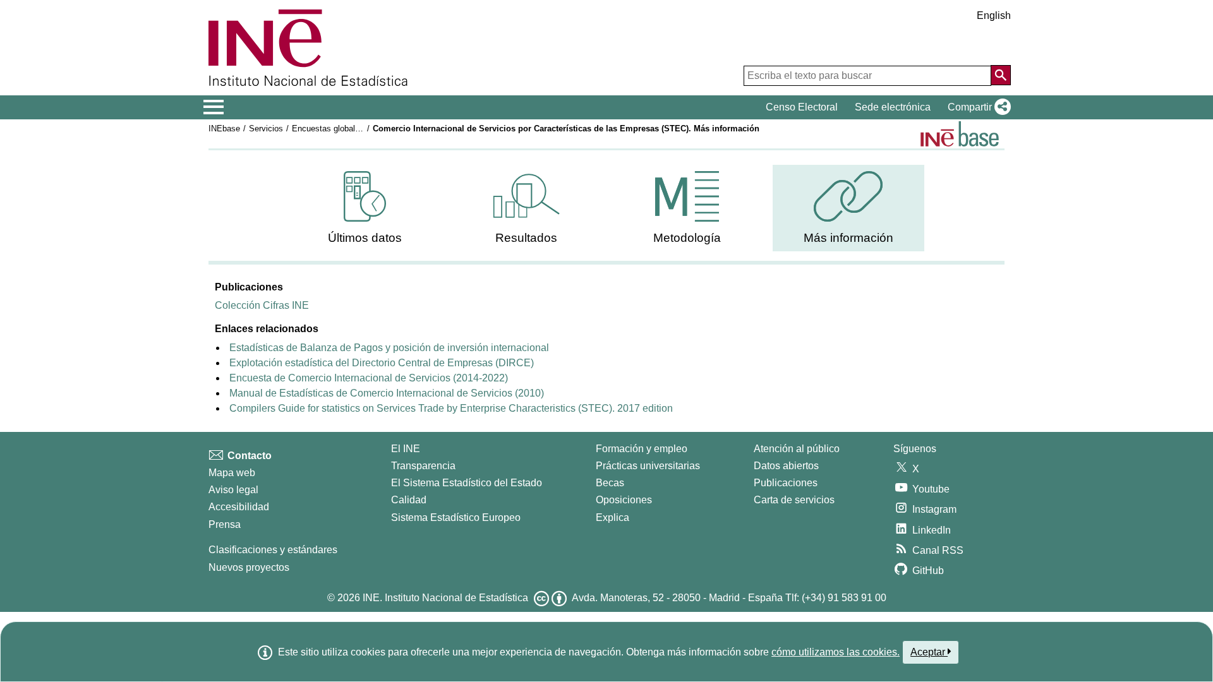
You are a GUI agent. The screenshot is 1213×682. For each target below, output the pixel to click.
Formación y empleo (641, 448)
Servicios (266, 128)
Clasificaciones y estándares (272, 549)
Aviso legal (233, 489)
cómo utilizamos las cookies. (835, 652)
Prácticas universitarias (648, 465)
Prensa (224, 524)
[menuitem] (365, 208)
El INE (405, 448)
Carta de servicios (794, 499)
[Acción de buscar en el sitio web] (1001, 75)
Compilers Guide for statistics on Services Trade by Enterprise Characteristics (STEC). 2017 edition (451, 408)
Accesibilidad (238, 506)
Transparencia (423, 465)
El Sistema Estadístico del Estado (466, 482)
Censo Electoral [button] (802, 107)
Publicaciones (786, 482)
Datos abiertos (786, 465)
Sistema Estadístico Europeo (456, 517)
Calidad (408, 499)
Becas (610, 482)
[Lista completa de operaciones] (960, 133)
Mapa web (231, 472)
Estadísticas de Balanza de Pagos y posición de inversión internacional (389, 347)
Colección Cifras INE (262, 305)
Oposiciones (624, 499)
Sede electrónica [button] (893, 107)
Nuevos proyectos (248, 567)
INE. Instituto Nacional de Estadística (445, 597)
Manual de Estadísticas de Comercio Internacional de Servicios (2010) (386, 393)
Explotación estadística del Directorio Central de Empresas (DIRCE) (381, 362)
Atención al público (797, 448)
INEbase (224, 128)
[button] (977, 107)
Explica (612, 517)
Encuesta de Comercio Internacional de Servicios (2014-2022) (368, 378)
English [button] (994, 15)
